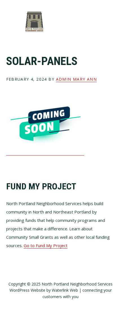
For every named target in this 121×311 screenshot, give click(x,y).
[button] (111, 22)
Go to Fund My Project (46, 245)
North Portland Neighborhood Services (34, 21)
